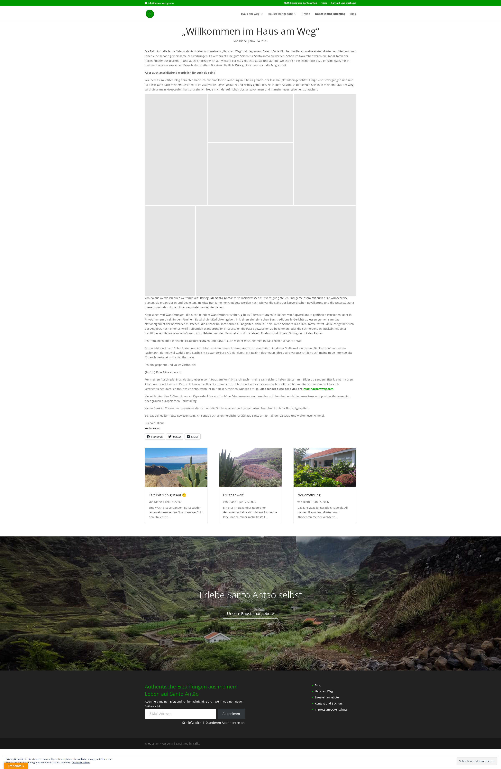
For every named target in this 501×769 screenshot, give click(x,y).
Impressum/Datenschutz (331, 709)
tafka (196, 743)
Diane (243, 41)
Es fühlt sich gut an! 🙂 (167, 495)
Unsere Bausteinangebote (250, 613)
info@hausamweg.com (318, 389)
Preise (324, 3)
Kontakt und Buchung (343, 3)
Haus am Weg (250, 14)
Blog (353, 14)
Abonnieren (231, 714)
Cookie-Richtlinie (81, 762)
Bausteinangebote (280, 14)
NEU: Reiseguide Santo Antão (300, 3)
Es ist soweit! (233, 495)
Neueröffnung (309, 495)
